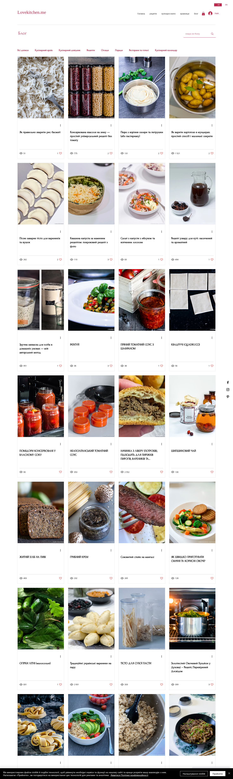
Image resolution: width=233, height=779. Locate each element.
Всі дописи (23, 50)
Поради (119, 50)
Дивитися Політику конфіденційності (129, 775)
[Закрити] (229, 773)
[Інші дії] (61, 125)
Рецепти (91, 50)
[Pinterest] (228, 397)
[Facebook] (228, 382)
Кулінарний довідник (69, 50)
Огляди (105, 50)
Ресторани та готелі (139, 50)
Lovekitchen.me (31, 12)
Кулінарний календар (166, 50)
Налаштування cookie (194, 773)
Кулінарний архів (43, 50)
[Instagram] (228, 390)
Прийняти (218, 773)
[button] (203, 13)
